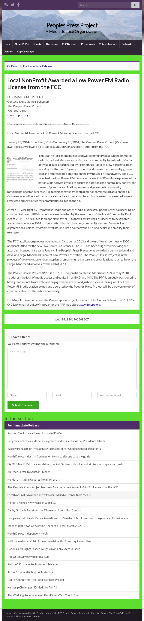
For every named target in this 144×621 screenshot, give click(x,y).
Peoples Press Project (72, 25)
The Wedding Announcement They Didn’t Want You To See (43, 595)
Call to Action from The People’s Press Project (36, 579)
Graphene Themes (30, 616)
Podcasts (127, 43)
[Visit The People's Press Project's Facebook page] (18, 4)
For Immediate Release (37, 66)
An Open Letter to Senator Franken (29, 471)
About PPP (20, 43)
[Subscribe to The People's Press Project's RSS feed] (6, 4)
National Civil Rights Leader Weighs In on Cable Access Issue (44, 549)
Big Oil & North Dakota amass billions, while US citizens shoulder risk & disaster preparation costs (66, 464)
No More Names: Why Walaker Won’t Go (32, 502)
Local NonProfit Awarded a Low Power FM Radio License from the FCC (50, 495)
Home (7, 43)
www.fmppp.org (17, 115)
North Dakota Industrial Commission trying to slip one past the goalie (49, 456)
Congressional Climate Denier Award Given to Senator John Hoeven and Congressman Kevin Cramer (68, 518)
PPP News (68, 43)
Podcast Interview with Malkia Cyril (29, 556)
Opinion (8, 51)
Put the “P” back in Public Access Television (33, 564)
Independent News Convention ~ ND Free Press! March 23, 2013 (46, 525)
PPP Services (87, 43)
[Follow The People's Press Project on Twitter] (12, 4)
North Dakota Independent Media (28, 533)
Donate (37, 43)
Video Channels (108, 43)
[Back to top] (135, 612)
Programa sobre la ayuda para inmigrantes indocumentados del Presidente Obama (56, 441)
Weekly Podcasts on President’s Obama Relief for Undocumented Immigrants (54, 448)
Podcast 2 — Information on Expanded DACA (35, 433)
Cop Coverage (25, 51)
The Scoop (52, 43)
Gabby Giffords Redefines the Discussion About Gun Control (44, 510)
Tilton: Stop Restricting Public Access (30, 572)
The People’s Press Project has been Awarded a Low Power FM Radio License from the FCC (63, 487)
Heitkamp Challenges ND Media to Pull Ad (32, 587)
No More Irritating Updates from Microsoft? (34, 479)
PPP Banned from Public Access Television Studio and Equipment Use (49, 541)
